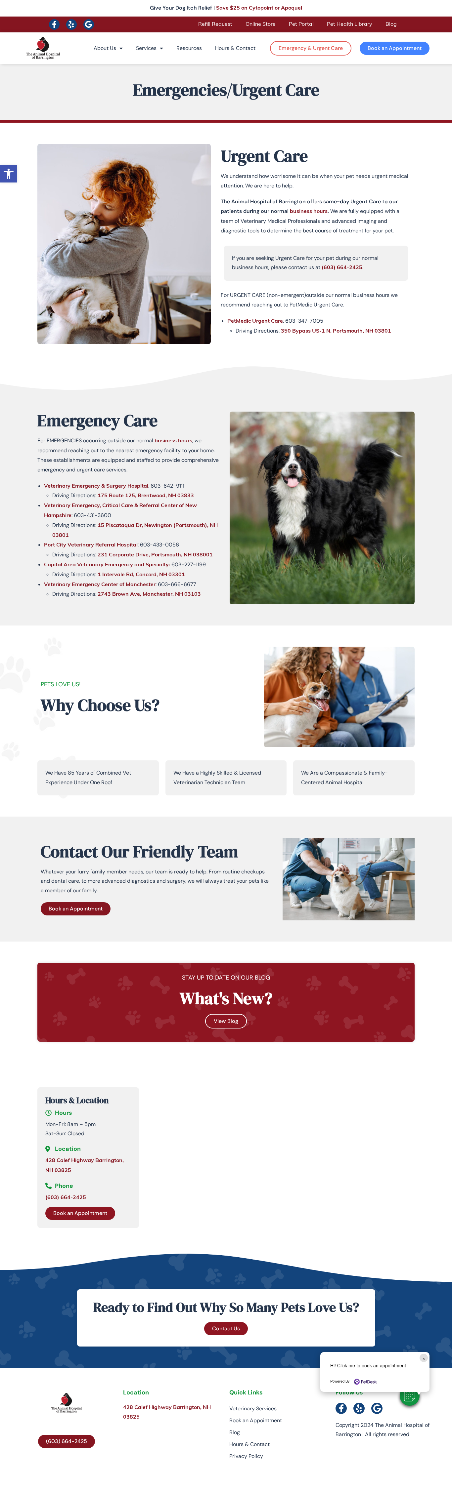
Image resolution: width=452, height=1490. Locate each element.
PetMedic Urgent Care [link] (255, 321)
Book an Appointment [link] (255, 1420)
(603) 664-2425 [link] (342, 267)
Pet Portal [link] (301, 24)
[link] (8, 173)
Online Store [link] (261, 24)
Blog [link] (391, 24)
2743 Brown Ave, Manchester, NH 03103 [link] (149, 594)
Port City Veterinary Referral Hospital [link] (91, 545)
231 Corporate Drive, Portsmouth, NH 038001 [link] (155, 555)
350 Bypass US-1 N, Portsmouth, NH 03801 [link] (336, 331)
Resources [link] (189, 48)
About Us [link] (105, 48)
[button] (410, 1396)
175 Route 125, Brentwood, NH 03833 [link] (146, 496)
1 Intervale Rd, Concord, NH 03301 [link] (141, 575)
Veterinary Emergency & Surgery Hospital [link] (96, 486)
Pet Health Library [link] (349, 24)
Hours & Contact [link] (235, 48)
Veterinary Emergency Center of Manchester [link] (100, 584)
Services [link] (146, 48)
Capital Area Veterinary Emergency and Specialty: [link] (107, 565)
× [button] (423, 1358)
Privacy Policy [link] (246, 1456)
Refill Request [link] (215, 24)
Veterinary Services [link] (253, 1408)
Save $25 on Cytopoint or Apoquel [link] (259, 8)
